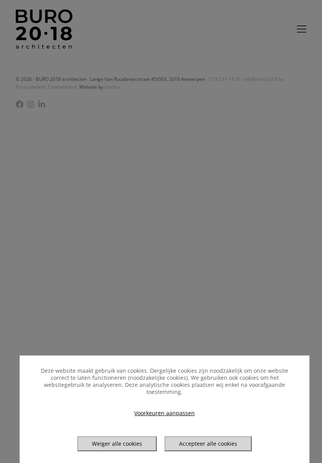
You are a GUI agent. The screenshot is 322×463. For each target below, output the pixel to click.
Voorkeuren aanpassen (164, 413)
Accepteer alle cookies (208, 443)
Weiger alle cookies (117, 443)
